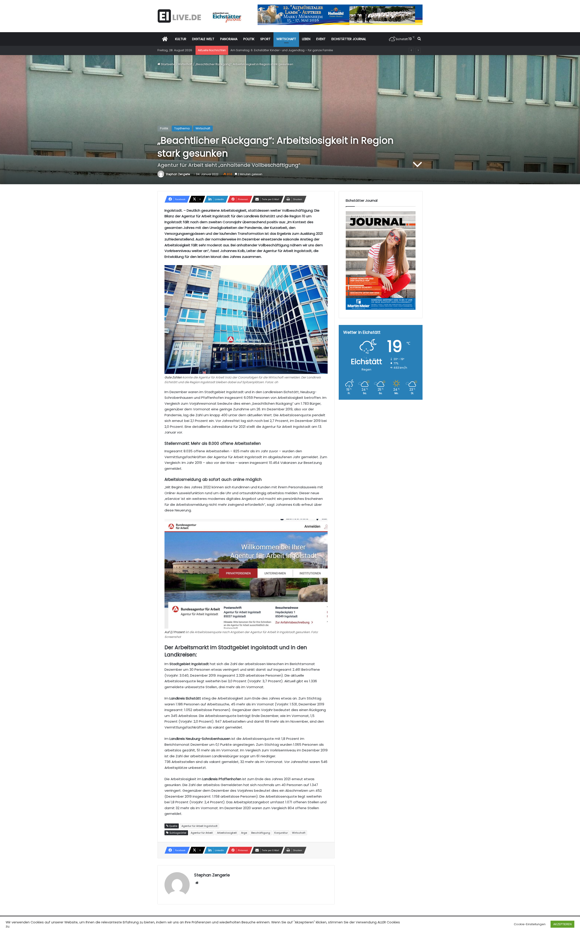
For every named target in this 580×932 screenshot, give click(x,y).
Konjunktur (281, 833)
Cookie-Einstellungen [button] (530, 924)
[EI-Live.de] (199, 16)
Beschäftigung (260, 833)
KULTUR (180, 39)
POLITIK (248, 39)
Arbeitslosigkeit (227, 833)
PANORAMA (228, 39)
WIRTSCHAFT (286, 39)
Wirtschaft (185, 64)
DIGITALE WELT (203, 39)
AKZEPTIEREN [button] (562, 924)
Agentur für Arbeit (202, 833)
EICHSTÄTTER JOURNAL (348, 39)
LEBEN (306, 39)
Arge (244, 833)
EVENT (321, 39)
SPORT (265, 39)
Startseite (167, 64)
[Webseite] (197, 883)
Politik (164, 128)
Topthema (182, 128)
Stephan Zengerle (178, 174)
